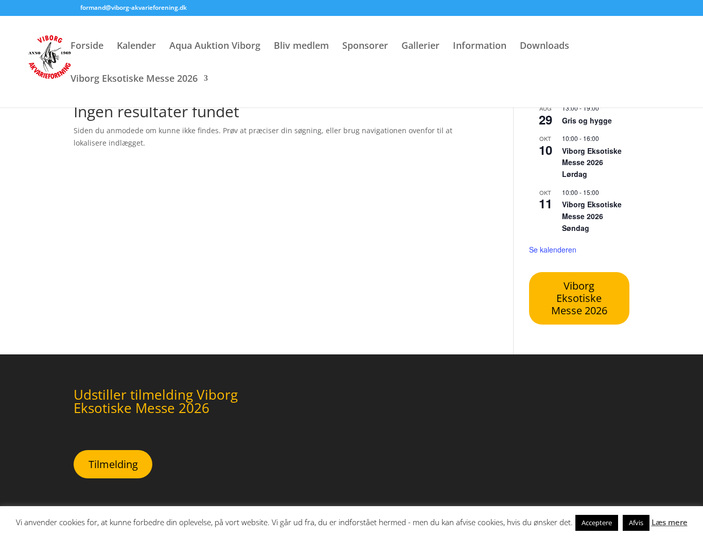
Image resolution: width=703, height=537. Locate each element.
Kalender (136, 46)
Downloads (544, 46)
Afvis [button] (636, 522)
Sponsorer (365, 46)
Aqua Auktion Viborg (214, 46)
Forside (87, 46)
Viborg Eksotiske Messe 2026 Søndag (592, 215)
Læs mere (670, 522)
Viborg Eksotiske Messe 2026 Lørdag (592, 162)
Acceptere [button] (597, 522)
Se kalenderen (552, 249)
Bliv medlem (301, 46)
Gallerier (420, 46)
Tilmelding (113, 464)
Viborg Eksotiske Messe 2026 (134, 79)
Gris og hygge (587, 120)
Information (479, 46)
